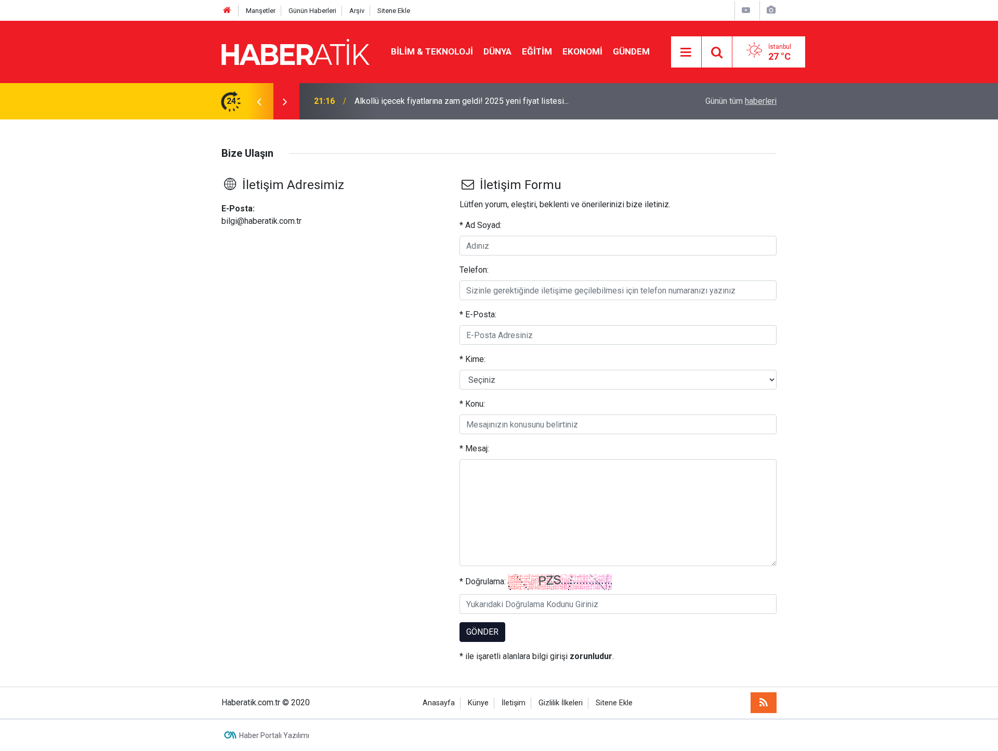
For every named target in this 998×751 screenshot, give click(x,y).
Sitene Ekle (393, 11)
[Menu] (686, 52)
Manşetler (260, 11)
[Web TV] (746, 10)
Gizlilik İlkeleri (561, 703)
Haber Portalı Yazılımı (274, 735)
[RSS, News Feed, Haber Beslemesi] (764, 702)
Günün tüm (741, 101)
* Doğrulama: (482, 581)
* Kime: (472, 359)
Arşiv (356, 11)
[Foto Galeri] (771, 10)
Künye (478, 703)
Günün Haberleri (312, 11)
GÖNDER (482, 632)
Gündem (631, 51)
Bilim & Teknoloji (432, 51)
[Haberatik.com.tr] (295, 51)
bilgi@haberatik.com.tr (261, 221)
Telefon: (474, 270)
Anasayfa (439, 703)
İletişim (514, 703)
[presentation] (259, 101)
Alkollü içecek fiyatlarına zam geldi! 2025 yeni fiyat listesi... (461, 101)
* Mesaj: (474, 448)
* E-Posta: (477, 314)
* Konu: (472, 404)
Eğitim (537, 51)
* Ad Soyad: (480, 225)
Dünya (497, 51)
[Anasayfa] (227, 11)
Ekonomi (582, 51)
